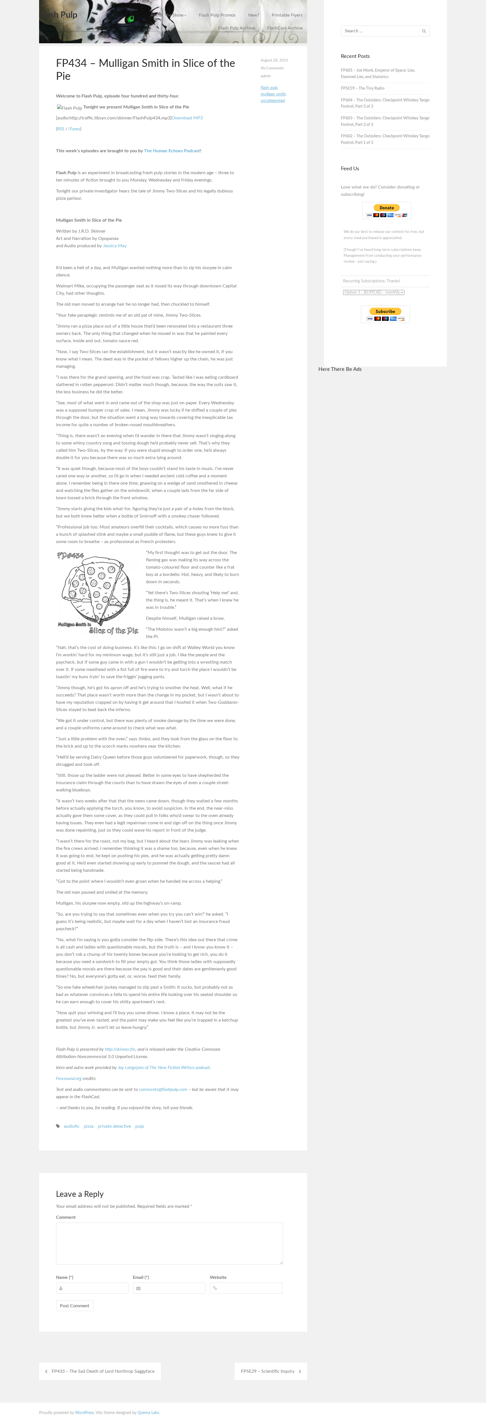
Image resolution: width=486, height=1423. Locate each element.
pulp (139, 1126)
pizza (89, 1126)
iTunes (74, 129)
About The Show (167, 15)
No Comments (272, 68)
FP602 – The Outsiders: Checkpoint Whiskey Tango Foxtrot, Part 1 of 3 (385, 139)
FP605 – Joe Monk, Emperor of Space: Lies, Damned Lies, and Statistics (378, 74)
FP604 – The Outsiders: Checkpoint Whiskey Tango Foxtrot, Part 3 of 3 (385, 103)
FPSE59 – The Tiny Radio (362, 88)
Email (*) (141, 1277)
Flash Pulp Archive (236, 28)
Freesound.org (69, 1078)
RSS (60, 129)
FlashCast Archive (285, 28)
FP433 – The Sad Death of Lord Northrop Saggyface (103, 1371)
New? (253, 15)
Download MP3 (187, 118)
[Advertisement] (383, 462)
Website (218, 1277)
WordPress (84, 1413)
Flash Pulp (58, 15)
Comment (66, 1217)
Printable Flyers (287, 15)
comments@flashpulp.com (163, 1089)
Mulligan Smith (273, 94)
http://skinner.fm (120, 1049)
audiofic (72, 1126)
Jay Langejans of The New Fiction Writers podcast (164, 1067)
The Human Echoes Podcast (172, 151)
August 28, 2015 (274, 60)
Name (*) (64, 1277)
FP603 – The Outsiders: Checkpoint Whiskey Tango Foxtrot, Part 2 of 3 (385, 121)
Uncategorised (273, 101)
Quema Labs (148, 1413)
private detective (114, 1126)
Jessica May (115, 246)
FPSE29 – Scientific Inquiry (267, 1371)
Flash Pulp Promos (217, 15)
